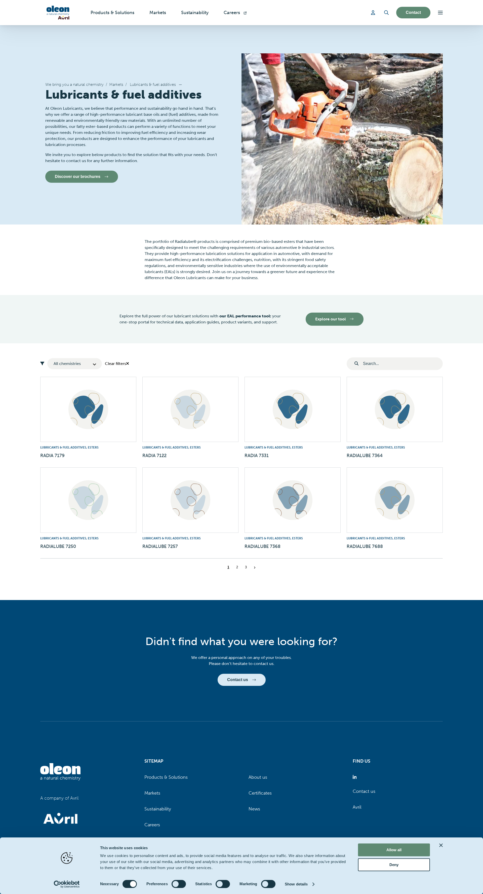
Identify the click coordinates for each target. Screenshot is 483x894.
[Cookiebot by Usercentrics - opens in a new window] (67, 884)
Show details (296, 884)
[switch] (179, 884)
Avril (357, 807)
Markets (116, 84)
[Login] (374, 12)
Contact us (364, 791)
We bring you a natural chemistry (74, 84)
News (254, 809)
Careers (152, 825)
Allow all (393, 850)
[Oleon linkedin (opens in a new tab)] (355, 777)
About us (258, 777)
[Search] (386, 12)
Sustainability (157, 809)
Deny (393, 865)
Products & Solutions (166, 777)
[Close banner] (441, 845)
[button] (440, 13)
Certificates (260, 793)
